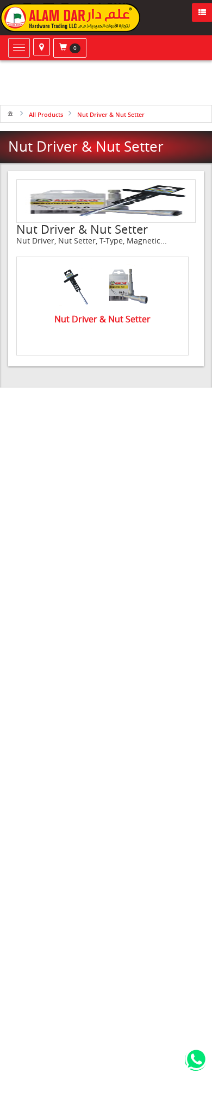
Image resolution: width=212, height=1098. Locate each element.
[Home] (10, 113)
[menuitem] (10, 112)
